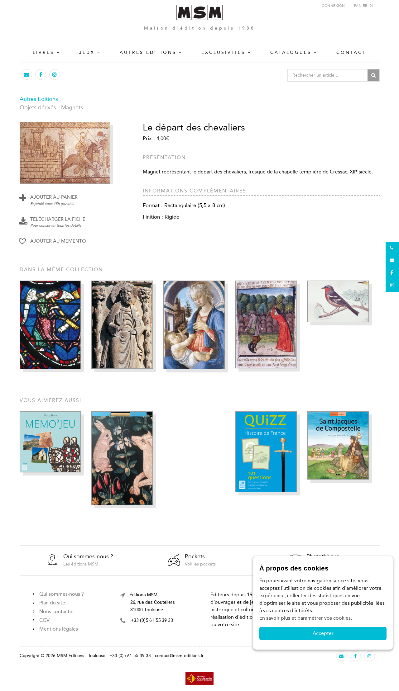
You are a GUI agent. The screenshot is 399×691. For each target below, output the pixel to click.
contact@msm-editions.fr (179, 655)
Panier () (363, 6)
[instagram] (54, 75)
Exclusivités (223, 52)
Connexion (333, 6)
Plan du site (52, 603)
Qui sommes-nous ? (61, 594)
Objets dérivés (38, 107)
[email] (26, 75)
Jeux (87, 52)
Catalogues (290, 52)
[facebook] (40, 75)
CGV (44, 620)
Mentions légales (58, 629)
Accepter (323, 633)
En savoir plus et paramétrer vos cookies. (305, 618)
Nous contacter (56, 611)
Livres (43, 52)
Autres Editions (148, 52)
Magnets (72, 107)
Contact (351, 52)
